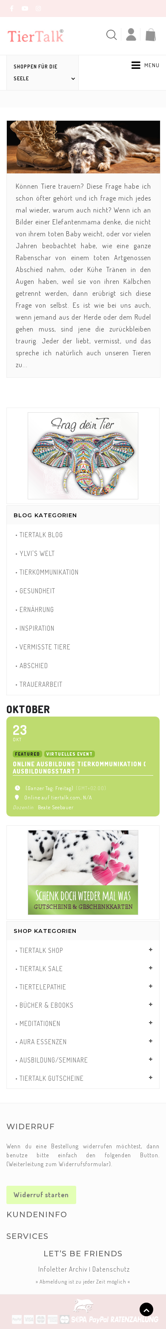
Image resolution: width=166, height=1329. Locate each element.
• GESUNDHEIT (35, 591)
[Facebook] (11, 8)
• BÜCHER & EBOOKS (44, 1005)
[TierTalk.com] (40, 35)
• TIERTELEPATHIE (40, 987)
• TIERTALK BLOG (39, 534)
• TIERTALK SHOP (39, 950)
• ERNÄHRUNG (34, 609)
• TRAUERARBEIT (39, 684)
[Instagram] (38, 8)
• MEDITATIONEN (37, 1023)
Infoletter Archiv (62, 1269)
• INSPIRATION (34, 628)
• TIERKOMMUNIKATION (47, 572)
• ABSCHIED (31, 665)
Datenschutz (111, 1269)
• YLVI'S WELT (35, 553)
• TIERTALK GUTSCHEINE (49, 1078)
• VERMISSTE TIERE (43, 647)
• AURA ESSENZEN (41, 1041)
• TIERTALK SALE (39, 968)
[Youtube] (25, 8)
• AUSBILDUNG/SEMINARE (51, 1060)
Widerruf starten (41, 1194)
